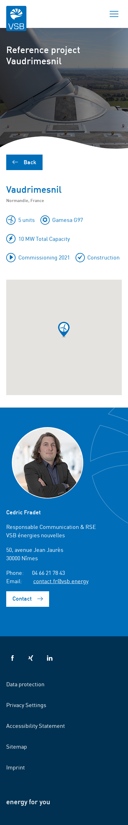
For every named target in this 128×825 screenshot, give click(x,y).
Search (92, 14)
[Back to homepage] (16, 22)
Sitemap (16, 746)
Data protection (25, 684)
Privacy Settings (26, 705)
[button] (64, 329)
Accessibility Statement (35, 725)
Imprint (15, 767)
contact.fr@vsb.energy (61, 581)
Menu (114, 14)
